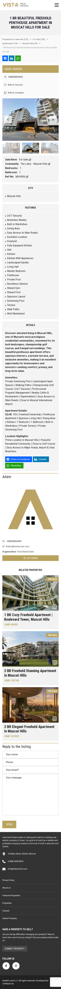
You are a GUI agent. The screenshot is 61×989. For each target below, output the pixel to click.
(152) (10, 43)
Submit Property (9, 918)
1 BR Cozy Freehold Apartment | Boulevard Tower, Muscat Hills (28, 617)
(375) (15, 39)
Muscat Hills (14, 196)
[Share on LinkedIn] (11, 58)
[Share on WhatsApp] (18, 58)
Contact (5, 911)
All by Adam (30, 558)
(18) (30, 43)
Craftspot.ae (8, 983)
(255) (39, 39)
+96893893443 (15, 77)
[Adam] (30, 509)
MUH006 (20, 176)
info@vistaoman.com (17, 869)
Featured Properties (11, 895)
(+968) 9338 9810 (15, 861)
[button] (53, 119)
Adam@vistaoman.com (17, 546)
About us (6, 888)
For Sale (24, 159)
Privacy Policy (8, 880)
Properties (7, 903)
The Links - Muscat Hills (34, 163)
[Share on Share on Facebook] (5, 58)
